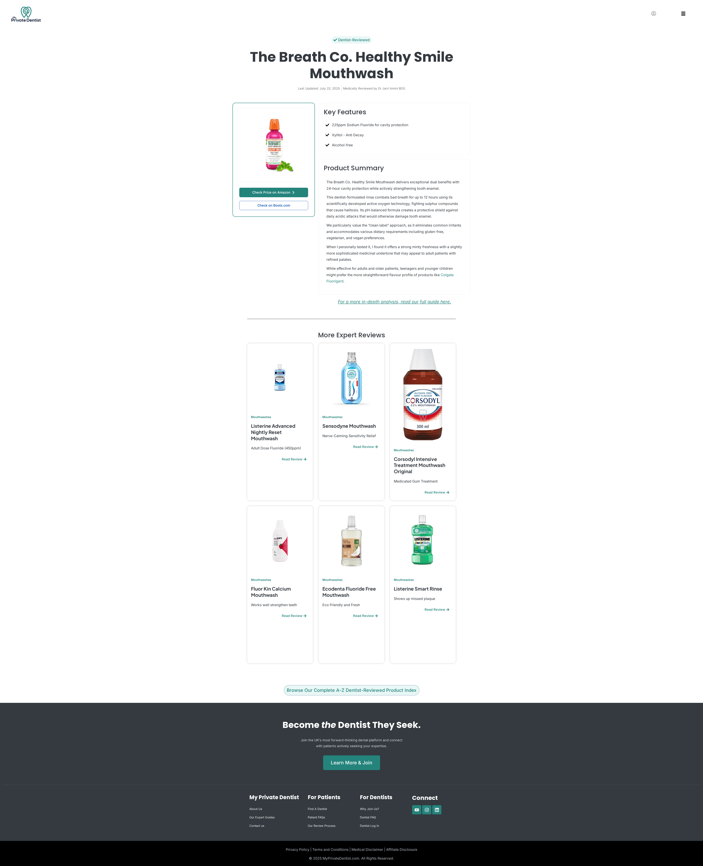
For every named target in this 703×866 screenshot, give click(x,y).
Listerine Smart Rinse (418, 589)
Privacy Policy (297, 849)
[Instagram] (426, 809)
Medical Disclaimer (367, 849)
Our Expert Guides (262, 817)
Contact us (256, 826)
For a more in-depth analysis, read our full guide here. (394, 301)
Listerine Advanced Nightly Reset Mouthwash (273, 432)
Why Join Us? (369, 809)
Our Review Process (321, 826)
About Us (255, 809)
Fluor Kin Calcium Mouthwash (271, 592)
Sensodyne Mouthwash (349, 426)
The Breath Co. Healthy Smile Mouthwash (351, 65)
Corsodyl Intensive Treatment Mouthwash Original (419, 465)
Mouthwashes (261, 417)
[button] (672, 14)
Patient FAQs (316, 817)
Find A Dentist (317, 809)
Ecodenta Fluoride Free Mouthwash (349, 592)
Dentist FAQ (368, 817)
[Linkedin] (436, 809)
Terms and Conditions (330, 849)
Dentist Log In (369, 826)
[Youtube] (416, 809)
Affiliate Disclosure (401, 849)
